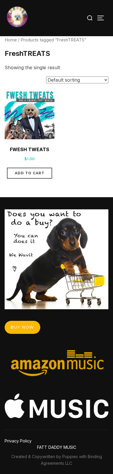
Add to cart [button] (29, 173)
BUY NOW (22, 327)
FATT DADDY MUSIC (56, 447)
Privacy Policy (18, 440)
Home (11, 40)
